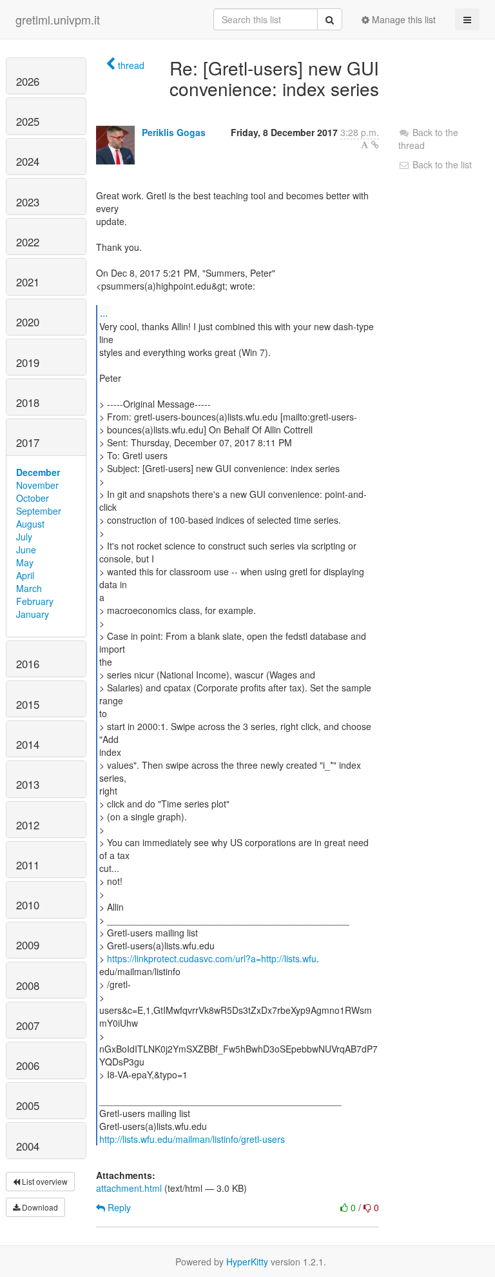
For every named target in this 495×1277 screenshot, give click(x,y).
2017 (27, 442)
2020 (27, 322)
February (34, 601)
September (38, 510)
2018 (27, 402)
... (104, 312)
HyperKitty (247, 1261)
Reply (118, 1207)
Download (39, 1207)
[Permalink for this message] (375, 144)
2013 (27, 784)
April (25, 575)
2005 (27, 1105)
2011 (27, 865)
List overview (44, 1181)
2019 (27, 362)
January (32, 614)
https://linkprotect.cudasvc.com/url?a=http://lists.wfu (211, 958)
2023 (27, 202)
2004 (27, 1146)
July (24, 536)
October (32, 497)
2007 (27, 1025)
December (38, 472)
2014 (27, 744)
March (29, 588)
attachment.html (129, 1188)
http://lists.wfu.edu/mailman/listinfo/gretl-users (192, 1139)
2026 (27, 81)
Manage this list (402, 19)
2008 (27, 985)
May (25, 562)
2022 (27, 242)
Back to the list (441, 164)
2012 (27, 825)
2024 (27, 161)
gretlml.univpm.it (57, 19)
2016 (27, 663)
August (30, 523)
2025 (27, 121)
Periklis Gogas (174, 132)
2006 (27, 1065)
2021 (27, 282)
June (26, 549)
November (37, 485)
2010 (27, 905)
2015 (27, 704)
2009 (27, 945)
